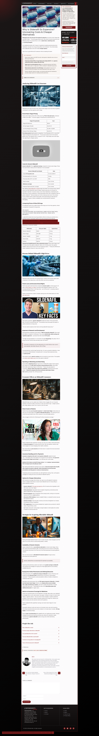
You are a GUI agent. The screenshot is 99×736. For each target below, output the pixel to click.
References (25, 647)
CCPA (65, 710)
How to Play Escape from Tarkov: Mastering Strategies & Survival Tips (50, 674)
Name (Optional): (65, 53)
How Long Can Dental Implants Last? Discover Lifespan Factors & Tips (32, 674)
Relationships (71, 3)
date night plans (25, 295)
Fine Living (49, 3)
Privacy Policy (67, 715)
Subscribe (68, 65)
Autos (34, 3)
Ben (33, 656)
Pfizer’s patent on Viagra (30, 287)
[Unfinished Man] (27, 3)
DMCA (65, 712)
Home (46, 710)
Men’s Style (63, 3)
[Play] (41, 151)
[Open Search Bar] (76, 3)
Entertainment (41, 3)
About (46, 712)
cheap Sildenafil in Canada (34, 188)
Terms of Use (67, 714)
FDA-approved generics (37, 486)
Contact (46, 714)
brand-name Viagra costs (30, 358)
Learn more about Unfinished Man (68, 27)
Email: (63, 57)
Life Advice (56, 3)
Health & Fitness (43, 650)
